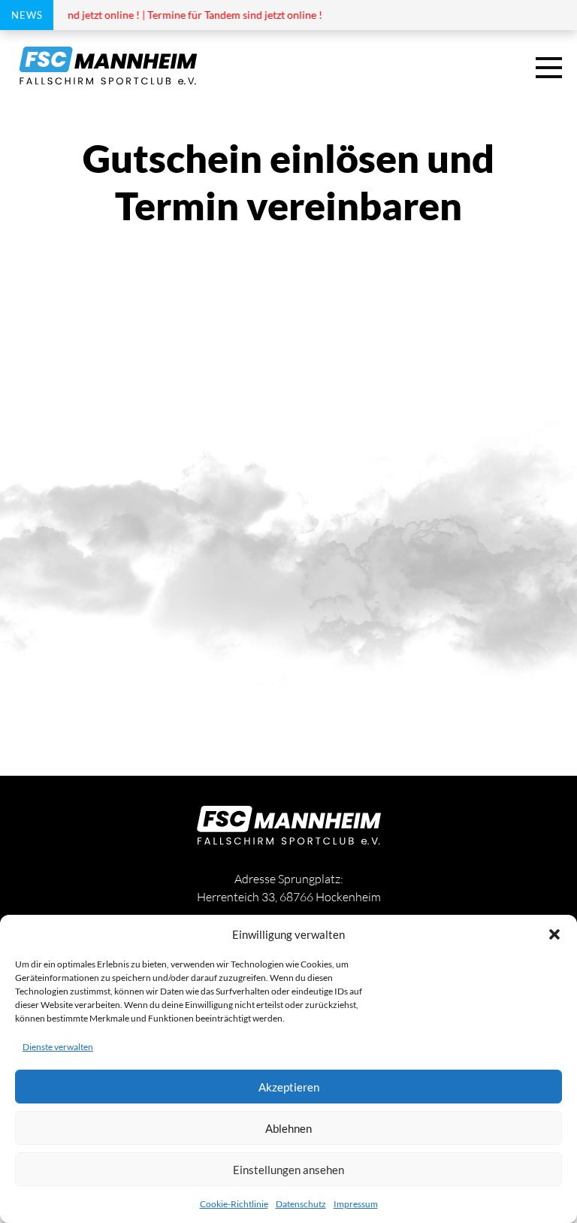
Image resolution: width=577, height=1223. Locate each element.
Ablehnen (288, 1128)
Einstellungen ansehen (288, 1169)
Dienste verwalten (58, 1046)
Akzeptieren (288, 1087)
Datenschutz (301, 1203)
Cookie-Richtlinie (234, 1203)
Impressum (356, 1203)
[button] (554, 934)
